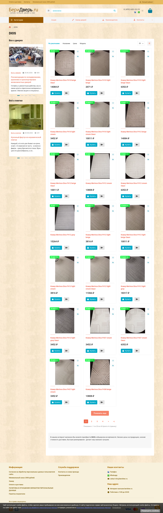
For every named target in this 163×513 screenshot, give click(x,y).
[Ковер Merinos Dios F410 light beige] (100, 63)
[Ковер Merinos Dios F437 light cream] (64, 372)
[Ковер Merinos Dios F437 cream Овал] (135, 320)
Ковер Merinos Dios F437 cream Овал (134, 339)
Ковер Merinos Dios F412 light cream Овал (98, 287)
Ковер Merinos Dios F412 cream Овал (134, 184)
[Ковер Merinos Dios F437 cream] (100, 320)
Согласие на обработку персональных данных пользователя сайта (32, 473)
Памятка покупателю (17, 494)
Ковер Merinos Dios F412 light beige (98, 236)
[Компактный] (149, 43)
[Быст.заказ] (66, 93)
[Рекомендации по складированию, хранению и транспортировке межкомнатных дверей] (26, 57)
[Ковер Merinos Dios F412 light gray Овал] (64, 320)
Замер (11, 481)
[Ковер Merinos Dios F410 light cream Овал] (100, 114)
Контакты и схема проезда (68, 472)
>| (114, 421)
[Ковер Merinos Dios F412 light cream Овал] (100, 269)
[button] (9, 68)
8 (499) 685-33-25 (132, 9)
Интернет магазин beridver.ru (121, 489)
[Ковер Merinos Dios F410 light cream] (64, 114)
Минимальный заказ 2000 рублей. (44, 2)
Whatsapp (113, 475)
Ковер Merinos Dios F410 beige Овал (63, 81)
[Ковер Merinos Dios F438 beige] (100, 372)
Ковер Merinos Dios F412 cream (99, 183)
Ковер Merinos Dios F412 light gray (133, 287)
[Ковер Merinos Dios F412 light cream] (64, 269)
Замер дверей (80, 20)
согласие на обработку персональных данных (39, 508)
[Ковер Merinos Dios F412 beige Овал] (64, 166)
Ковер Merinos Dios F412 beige (133, 132)
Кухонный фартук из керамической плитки (26, 138)
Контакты (27, 2)
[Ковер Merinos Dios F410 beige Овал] (64, 63)
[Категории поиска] (48, 11)
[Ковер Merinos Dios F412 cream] (100, 166)
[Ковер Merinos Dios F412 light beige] (100, 217)
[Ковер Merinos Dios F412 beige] (135, 114)
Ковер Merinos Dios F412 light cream (62, 287)
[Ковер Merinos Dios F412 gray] (64, 217)
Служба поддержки (68, 467)
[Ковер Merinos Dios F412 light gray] (135, 269)
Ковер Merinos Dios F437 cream (99, 338)
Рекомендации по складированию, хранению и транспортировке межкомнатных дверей (26, 79)
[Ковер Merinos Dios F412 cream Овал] (135, 166)
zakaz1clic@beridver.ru (118, 479)
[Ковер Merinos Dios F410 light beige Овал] (135, 63)
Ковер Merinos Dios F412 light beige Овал (133, 236)
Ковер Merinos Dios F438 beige (98, 389)
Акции (53, 20)
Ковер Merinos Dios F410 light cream (62, 133)
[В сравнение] (78, 56)
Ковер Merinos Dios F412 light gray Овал (62, 339)
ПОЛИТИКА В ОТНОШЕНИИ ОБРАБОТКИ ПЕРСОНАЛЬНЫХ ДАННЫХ (31, 489)
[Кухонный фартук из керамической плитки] (26, 117)
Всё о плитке (16, 133)
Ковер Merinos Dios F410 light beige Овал (133, 81)
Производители (111, 20)
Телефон (113, 472)
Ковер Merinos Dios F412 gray (62, 235)
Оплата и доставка (15, 2)
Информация (15, 467)
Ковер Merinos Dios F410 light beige (98, 81)
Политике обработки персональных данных (93, 508)
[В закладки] (78, 51)
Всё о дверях (16, 73)
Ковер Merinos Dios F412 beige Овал (63, 184)
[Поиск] (114, 11)
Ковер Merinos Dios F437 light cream (62, 390)
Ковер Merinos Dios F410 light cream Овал (98, 133)
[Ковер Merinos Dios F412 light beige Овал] (135, 217)
